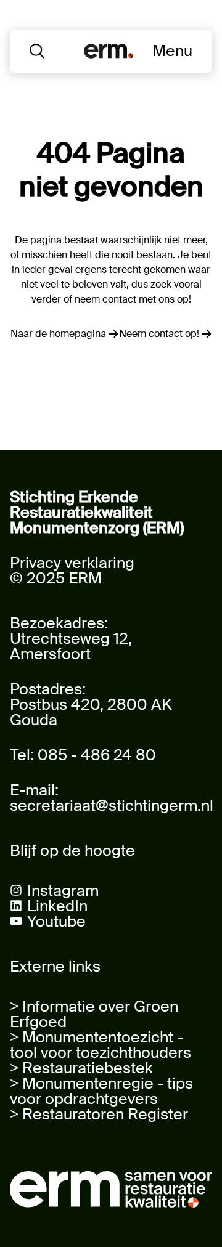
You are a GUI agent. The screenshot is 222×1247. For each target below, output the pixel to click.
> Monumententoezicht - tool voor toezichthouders (100, 1045)
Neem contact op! (160, 333)
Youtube (56, 921)
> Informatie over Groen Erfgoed (94, 1014)
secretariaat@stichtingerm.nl (111, 805)
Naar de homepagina (59, 333)
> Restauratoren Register (99, 1114)
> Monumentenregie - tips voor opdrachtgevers (101, 1091)
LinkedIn (57, 906)
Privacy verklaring (72, 563)
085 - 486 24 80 (97, 755)
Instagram (63, 890)
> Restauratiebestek (81, 1068)
